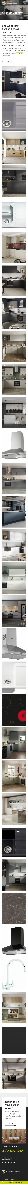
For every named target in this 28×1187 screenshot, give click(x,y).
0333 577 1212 (12, 1150)
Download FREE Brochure (9, 1158)
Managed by (14, 1182)
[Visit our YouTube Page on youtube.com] (14, 1163)
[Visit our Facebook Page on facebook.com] (11, 1163)
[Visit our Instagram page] (2, 1163)
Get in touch (19, 52)
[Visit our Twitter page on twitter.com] (5, 1163)
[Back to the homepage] (9, 3)
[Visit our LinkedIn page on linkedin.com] (8, 1163)
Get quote (10, 1123)
